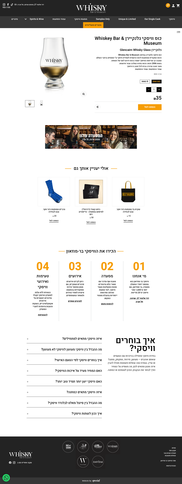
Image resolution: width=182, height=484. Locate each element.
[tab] (64, 340)
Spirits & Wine (37, 19)
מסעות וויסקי (80, 19)
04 (42, 267)
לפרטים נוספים (75, 301)
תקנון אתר (172, 450)
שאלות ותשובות (170, 456)
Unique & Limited (127, 19)
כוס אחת (156, 81)
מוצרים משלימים (93, 25)
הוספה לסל (149, 107)
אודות (174, 448)
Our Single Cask (152, 19)
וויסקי (172, 19)
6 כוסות (145, 81)
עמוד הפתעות (58, 19)
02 (107, 267)
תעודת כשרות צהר (170, 453)
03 (75, 267)
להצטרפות (42, 314)
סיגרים (14, 19)
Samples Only (103, 19)
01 (139, 267)
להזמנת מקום (107, 303)
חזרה (178, 32)
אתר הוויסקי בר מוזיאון (168, 461)
